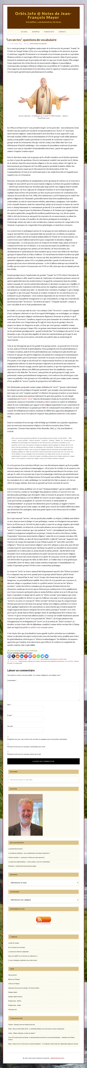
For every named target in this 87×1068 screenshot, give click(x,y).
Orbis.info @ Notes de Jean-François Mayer (43, 15)
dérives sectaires (33, 661)
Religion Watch (12, 992)
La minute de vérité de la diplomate (18, 951)
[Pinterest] (26, 656)
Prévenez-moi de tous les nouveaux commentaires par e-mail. (26, 747)
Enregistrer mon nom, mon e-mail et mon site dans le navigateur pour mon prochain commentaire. (37, 739)
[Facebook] (9, 656)
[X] (13, 656)
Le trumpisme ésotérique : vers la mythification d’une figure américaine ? (29, 853)
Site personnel (12, 975)
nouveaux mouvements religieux (52, 661)
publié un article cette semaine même (38, 627)
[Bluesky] (46, 656)
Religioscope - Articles (14, 1001)
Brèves (14, 937)
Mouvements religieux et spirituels (54, 659)
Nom (9, 704)
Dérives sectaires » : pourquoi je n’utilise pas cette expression (26, 857)
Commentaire (11, 680)
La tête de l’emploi (13, 943)
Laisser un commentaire (18, 659)
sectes (70, 661)
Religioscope (17, 1018)
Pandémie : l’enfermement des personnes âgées (22, 866)
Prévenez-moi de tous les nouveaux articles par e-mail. (24, 754)
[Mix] (34, 656)
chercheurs (22, 661)
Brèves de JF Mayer (14, 979)
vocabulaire (17, 663)
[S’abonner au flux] (43, 921)
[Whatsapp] (38, 656)
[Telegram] (42, 656)
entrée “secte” (27, 399)
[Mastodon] (30, 656)
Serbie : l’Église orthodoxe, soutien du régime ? (22, 1033)
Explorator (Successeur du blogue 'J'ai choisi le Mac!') (23, 988)
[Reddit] (18, 656)
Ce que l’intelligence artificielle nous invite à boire (22, 960)
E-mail (9, 715)
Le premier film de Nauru (15, 849)
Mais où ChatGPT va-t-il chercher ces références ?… (23, 956)
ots (66, 661)
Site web (10, 726)
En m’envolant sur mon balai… (17, 947)
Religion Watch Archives (15, 996)
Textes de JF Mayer (14, 983)
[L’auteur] (25, 835)
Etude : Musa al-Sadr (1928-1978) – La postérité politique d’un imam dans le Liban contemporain (36, 1029)
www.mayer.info (57, 1058)
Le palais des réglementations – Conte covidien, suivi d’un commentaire (29, 862)
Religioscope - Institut (14, 1005)
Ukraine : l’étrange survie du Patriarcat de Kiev (21, 1024)
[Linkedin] (22, 656)
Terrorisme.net (12, 1009)
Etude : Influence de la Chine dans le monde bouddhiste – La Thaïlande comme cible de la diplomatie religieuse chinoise (43, 1044)
